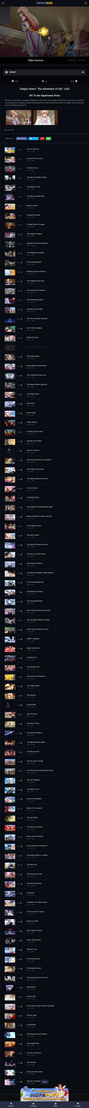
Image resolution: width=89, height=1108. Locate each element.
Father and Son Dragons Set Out (37, 629)
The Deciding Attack (33, 959)
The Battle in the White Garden (37, 902)
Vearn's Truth (31, 996)
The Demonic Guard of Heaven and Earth (40, 1006)
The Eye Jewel (31, 1015)
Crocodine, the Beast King (35, 196)
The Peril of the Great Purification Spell (40, 770)
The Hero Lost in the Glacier (36, 554)
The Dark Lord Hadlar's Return (37, 177)
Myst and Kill (31, 987)
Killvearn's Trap (32, 949)
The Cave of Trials (33, 723)
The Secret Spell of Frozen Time (37, 978)
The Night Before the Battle (36, 742)
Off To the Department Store (36, 347)
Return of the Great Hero (35, 836)
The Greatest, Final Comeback (37, 1034)
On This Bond (31, 1025)
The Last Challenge (33, 780)
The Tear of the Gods (34, 1053)
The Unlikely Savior (33, 686)
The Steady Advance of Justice (37, 855)
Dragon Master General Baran (36, 366)
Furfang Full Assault (33, 215)
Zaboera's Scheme (33, 450)
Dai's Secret (31, 403)
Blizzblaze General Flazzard (36, 271)
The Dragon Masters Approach (37, 384)
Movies (11, 1106)
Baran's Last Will (32, 921)
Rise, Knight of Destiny (34, 930)
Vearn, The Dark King (34, 940)
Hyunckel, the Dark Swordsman (37, 243)
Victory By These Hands (35, 1072)
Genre (56, 1106)
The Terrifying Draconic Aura (36, 375)
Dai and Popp (31, 705)
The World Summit (33, 497)
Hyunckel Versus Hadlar (35, 309)
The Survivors (31, 695)
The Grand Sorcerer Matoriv (36, 290)
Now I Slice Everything (34, 328)
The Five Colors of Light (35, 761)
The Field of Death (33, 535)
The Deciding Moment (34, 262)
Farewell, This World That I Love (37, 1081)
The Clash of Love (33, 789)
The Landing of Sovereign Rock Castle (39, 507)
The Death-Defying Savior (35, 300)
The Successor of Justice (35, 912)
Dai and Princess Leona (35, 158)
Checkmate (30, 893)
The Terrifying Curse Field (35, 281)
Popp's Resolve (32, 422)
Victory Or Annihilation (34, 799)
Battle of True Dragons (34, 808)
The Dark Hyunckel (33, 752)
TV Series (33, 1106)
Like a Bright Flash (33, 1043)
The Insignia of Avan (33, 187)
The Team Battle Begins (35, 601)
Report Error (72, 60)
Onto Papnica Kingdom (34, 234)
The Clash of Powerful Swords (37, 544)
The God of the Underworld (36, 676)
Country (78, 1106)
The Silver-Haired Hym (34, 883)
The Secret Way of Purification (37, 846)
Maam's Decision (32, 337)
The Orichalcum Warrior (34, 563)
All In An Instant (32, 488)
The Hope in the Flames (35, 827)
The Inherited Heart (33, 667)
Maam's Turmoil (32, 206)
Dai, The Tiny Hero (33, 149)
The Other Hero (32, 865)
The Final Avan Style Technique (37, 319)
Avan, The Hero (32, 714)
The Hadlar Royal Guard (35, 592)
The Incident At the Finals (35, 469)
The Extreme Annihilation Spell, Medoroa (40, 573)
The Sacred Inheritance (34, 733)
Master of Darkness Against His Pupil (39, 516)
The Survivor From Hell (34, 874)
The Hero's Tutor (32, 168)
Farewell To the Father (34, 441)
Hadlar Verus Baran (33, 648)
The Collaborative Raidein (35, 253)
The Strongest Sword (34, 526)
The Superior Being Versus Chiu (37, 479)
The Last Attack (32, 818)
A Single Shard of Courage (36, 224)
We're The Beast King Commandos (38, 610)
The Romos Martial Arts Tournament (39, 460)
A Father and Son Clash (35, 432)
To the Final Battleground (35, 582)
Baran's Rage (31, 413)
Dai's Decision (31, 1062)
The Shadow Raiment (34, 968)
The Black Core (32, 657)
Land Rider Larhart (33, 394)
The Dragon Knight (33, 356)
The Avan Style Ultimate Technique (38, 620)
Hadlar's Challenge (33, 639)
